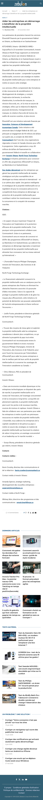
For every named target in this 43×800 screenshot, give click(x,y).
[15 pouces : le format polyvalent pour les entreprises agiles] (32, 568)
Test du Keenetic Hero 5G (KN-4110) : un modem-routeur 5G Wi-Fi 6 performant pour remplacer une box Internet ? (29, 639)
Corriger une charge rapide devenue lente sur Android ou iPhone (21, 750)
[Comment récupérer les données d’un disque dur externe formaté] (11, 541)
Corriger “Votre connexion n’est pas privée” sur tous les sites (21, 721)
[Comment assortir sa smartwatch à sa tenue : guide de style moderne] (32, 541)
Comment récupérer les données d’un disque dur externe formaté (11, 554)
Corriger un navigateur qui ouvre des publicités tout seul (21, 731)
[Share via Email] (35, 513)
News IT (14, 11)
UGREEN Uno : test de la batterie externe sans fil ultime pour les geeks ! (29, 654)
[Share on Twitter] (30, 513)
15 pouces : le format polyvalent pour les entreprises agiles (31, 580)
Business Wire (9, 30)
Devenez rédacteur (33, 790)
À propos (7, 788)
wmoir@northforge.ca (25, 502)
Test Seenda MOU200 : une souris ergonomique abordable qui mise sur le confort (29, 670)
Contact (21, 793)
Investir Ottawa (12, 156)
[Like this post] (26, 513)
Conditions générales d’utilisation (26, 788)
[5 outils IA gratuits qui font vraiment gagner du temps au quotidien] (11, 601)
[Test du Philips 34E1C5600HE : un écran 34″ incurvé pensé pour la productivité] (9, 684)
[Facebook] (16, 779)
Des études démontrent (11, 170)
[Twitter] (19, 779)
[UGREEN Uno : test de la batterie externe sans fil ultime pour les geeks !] (9, 655)
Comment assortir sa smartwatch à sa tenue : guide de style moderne (31, 554)
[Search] (41, 3)
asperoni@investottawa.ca (12, 488)
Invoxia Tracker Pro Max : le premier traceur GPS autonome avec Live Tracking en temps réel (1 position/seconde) (11, 584)
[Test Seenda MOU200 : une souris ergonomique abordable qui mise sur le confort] (9, 669)
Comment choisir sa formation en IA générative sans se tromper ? (32, 614)
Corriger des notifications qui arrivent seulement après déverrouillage (22, 740)
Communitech (7, 140)
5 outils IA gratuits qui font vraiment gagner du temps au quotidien (11, 614)
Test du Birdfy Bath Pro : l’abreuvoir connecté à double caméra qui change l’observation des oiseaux (29, 700)
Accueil (4, 11)
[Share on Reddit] (33, 513)
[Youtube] (26, 779)
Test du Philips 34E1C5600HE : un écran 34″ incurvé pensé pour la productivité (29, 684)
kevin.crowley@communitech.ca (27, 470)
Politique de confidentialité (13, 790)
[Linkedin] (23, 779)
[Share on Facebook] (28, 513)
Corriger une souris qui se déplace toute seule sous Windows (20, 759)
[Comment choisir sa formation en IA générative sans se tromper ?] (32, 601)
